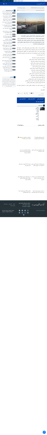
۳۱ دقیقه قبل (14, 48)
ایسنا (40, 4)
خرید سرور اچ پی (6, 82)
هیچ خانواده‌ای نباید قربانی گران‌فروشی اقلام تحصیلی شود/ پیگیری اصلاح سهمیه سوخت (7, 43)
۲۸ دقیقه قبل (14, 45)
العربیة (19, 0)
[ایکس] (25, 213)
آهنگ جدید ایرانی (5, 81)
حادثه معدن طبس (22, 99)
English (15, 0)
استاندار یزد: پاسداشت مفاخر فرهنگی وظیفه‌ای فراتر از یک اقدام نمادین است (7, 32)
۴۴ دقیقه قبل (13, 66)
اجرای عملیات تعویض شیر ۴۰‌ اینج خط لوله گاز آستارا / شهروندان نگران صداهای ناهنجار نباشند (7, 26)
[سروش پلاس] (22, 211)
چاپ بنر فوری (13, 79)
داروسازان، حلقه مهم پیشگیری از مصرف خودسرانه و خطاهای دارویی (7, 40)
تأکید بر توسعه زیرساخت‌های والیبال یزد (7, 58)
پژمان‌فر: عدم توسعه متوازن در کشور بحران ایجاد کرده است (7, 49)
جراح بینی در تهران (12, 81)
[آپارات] (23, 215)
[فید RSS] (19, 213)
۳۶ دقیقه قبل (14, 60)
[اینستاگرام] (22, 213)
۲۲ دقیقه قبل (14, 31)
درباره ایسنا (5, 204)
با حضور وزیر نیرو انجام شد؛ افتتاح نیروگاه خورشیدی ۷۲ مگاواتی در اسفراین (7, 37)
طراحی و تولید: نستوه (39, 210)
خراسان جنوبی (42, 7)
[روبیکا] (27, 211)
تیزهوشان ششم (12, 84)
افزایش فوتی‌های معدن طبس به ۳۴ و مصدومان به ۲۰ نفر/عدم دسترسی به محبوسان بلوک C (37, 113)
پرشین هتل (4, 84)
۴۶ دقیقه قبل (14, 69)
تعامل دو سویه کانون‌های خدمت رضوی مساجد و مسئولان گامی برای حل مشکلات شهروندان (8, 70)
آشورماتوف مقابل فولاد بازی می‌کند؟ (7, 29)
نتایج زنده (4, 0)
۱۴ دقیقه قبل (14, 22)
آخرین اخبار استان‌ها (9, 10)
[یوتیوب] (27, 213)
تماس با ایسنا (13, 205)
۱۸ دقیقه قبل (14, 28)
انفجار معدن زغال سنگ (39, 101)
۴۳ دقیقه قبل (13, 63)
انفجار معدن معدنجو (31, 99)
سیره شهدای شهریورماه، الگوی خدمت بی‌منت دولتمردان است (8, 52)
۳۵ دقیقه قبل (13, 57)
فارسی (22, 0)
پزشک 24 (12, 82)
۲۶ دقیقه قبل (14, 39)
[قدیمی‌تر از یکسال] (42, 108)
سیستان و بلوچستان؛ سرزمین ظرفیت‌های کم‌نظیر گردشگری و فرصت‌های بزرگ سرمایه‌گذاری (7, 13)
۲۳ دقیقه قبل (14, 34)
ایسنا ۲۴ (8, 0)
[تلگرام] (19, 211)
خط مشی (10, 204)
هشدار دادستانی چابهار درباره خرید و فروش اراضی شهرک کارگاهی (7, 67)
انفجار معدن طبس (40, 99)
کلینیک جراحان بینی (9, 86)
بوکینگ (8, 84)
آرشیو (12, 0)
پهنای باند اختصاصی (6, 79)
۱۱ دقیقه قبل (14, 19)
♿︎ (44, 432)
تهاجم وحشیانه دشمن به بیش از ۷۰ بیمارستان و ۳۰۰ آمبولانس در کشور (7, 22)
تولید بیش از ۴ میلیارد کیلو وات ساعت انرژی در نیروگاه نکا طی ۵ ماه (7, 19)
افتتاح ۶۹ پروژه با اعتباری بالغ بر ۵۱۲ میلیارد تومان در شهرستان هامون (7, 61)
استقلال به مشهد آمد (8, 34)
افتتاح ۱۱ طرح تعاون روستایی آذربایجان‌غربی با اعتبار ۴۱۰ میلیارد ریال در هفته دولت (7, 64)
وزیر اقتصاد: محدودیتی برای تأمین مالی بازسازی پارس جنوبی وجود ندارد (7, 16)
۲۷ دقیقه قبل (14, 42)
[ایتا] (25, 211)
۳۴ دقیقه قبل (13, 54)
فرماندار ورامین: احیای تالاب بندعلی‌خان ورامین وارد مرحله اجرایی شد (7, 55)
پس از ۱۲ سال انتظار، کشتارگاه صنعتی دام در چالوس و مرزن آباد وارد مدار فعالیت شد (7, 46)
